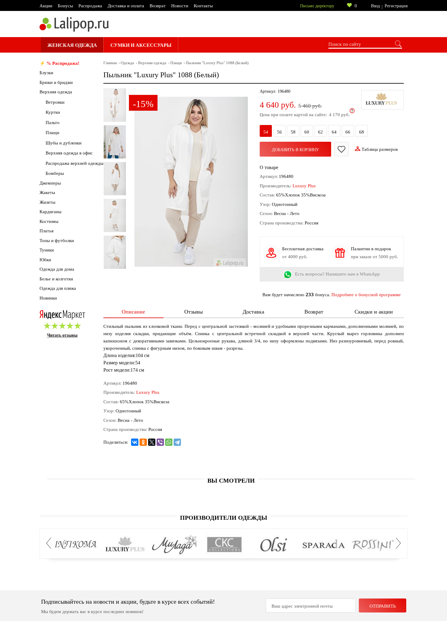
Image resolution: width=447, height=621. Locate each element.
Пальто (53, 122)
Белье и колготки (56, 278)
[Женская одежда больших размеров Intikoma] (75, 544)
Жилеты (47, 202)
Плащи (52, 132)
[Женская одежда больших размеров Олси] (274, 544)
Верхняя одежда (56, 91)
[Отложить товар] (341, 149)
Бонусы (65, 5)
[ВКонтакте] (134, 442)
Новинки (48, 298)
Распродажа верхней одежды (74, 163)
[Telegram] (177, 442)
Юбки (45, 259)
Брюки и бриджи (56, 82)
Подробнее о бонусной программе (366, 294)
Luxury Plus (304, 185)
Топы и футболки (57, 240)
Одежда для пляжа (58, 288)
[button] (50, 543)
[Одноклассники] (143, 442)
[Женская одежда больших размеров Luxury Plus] (125, 544)
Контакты (203, 5)
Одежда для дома (57, 269)
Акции (46, 5)
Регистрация (396, 6)
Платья (47, 230)
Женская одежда (72, 45)
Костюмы (49, 221)
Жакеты (47, 192)
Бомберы (55, 173)
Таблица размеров (380, 149)
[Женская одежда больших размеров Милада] (174, 544)
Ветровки (55, 102)
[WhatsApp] (168, 442)
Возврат (158, 5)
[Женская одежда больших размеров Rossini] (373, 544)
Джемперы (50, 183)
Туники (47, 250)
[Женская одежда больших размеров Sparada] (323, 544)
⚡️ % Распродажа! (59, 63)
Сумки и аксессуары (141, 45)
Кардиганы (50, 211)
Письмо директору (317, 6)
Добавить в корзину (295, 149)
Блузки (46, 72)
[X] (151, 442)
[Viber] (160, 442)
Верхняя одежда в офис (69, 153)
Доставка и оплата (126, 5)
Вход (375, 6)
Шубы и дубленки (63, 143)
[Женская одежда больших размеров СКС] (224, 544)
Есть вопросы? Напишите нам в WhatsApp (337, 274)
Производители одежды (223, 517)
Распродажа (90, 5)
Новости (179, 5)
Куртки (53, 112)
